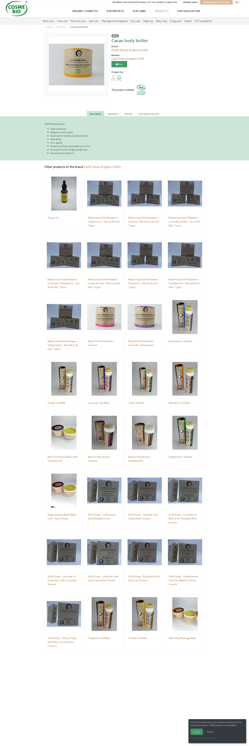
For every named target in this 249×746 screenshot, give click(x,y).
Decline (210, 731)
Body (115, 36)
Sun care (135, 21)
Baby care (161, 21)
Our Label (139, 11)
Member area (190, 2)
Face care (62, 21)
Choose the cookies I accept (203, 738)
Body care (48, 21)
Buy (120, 64)
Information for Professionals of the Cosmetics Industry (144, 2)
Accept (197, 731)
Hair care (94, 21)
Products (162, 11)
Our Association (188, 11)
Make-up (148, 21)
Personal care (78, 21)
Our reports (115, 11)
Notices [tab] (128, 113)
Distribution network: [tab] (149, 113)
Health (188, 21)
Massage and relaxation (115, 21)
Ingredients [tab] (113, 113)
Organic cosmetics (85, 11)
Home (49, 26)
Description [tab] (95, 113)
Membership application (216, 2)
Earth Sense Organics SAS (101, 166)
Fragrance (176, 21)
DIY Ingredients (203, 21)
